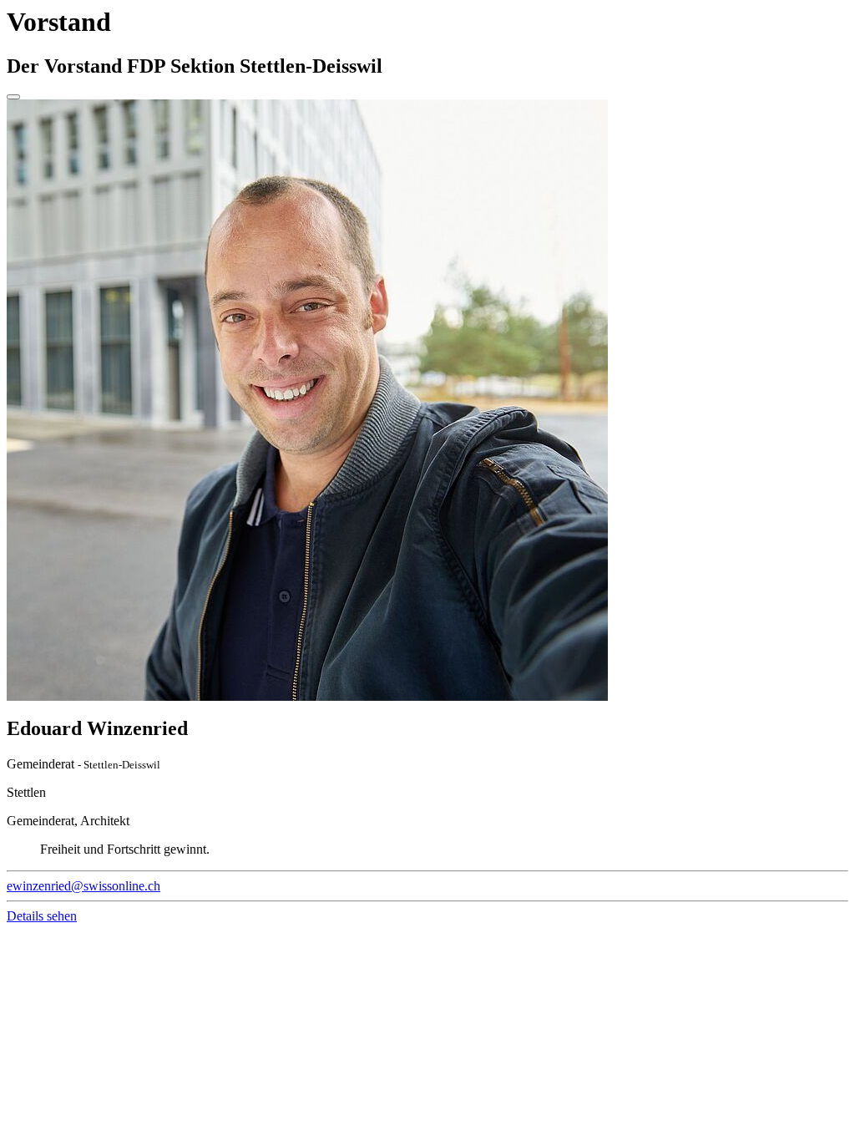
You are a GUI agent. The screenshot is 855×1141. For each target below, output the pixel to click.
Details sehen (42, 916)
